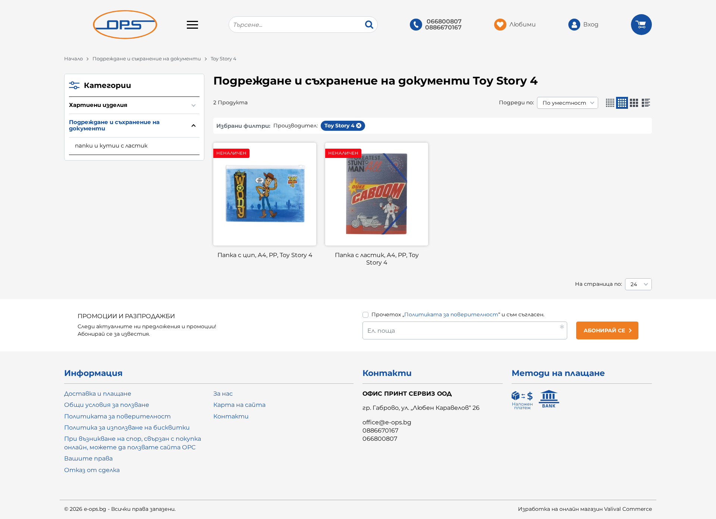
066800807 (444, 22)
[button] (610, 103)
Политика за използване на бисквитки (127, 427)
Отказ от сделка (92, 470)
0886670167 (443, 28)
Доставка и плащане (97, 393)
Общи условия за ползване (106, 404)
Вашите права (88, 458)
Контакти (231, 416)
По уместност (564, 102)
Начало (73, 58)
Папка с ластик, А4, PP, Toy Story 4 (377, 258)
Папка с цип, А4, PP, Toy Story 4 (265, 255)
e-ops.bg (95, 509)
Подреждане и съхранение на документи (146, 58)
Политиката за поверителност (451, 314)
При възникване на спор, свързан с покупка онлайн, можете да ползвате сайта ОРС (132, 442)
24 (634, 284)
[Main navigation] (192, 24)
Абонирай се (604, 330)
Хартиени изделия (98, 104)
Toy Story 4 (339, 125)
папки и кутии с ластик (111, 145)
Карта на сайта (239, 404)
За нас (223, 393)
